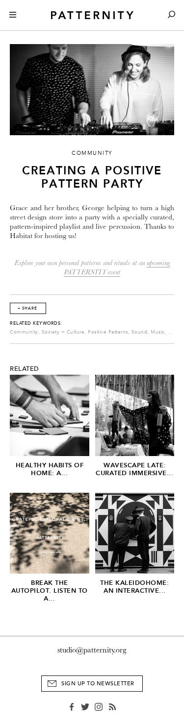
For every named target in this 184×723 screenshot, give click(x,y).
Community (24, 332)
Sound (139, 332)
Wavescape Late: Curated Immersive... (134, 469)
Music (158, 332)
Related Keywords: (36, 323)
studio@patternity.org (92, 650)
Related (24, 369)
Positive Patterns (108, 332)
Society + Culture (63, 332)
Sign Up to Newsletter (97, 683)
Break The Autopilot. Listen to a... (49, 590)
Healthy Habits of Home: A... (50, 469)
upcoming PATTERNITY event (117, 267)
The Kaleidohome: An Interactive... (134, 586)
